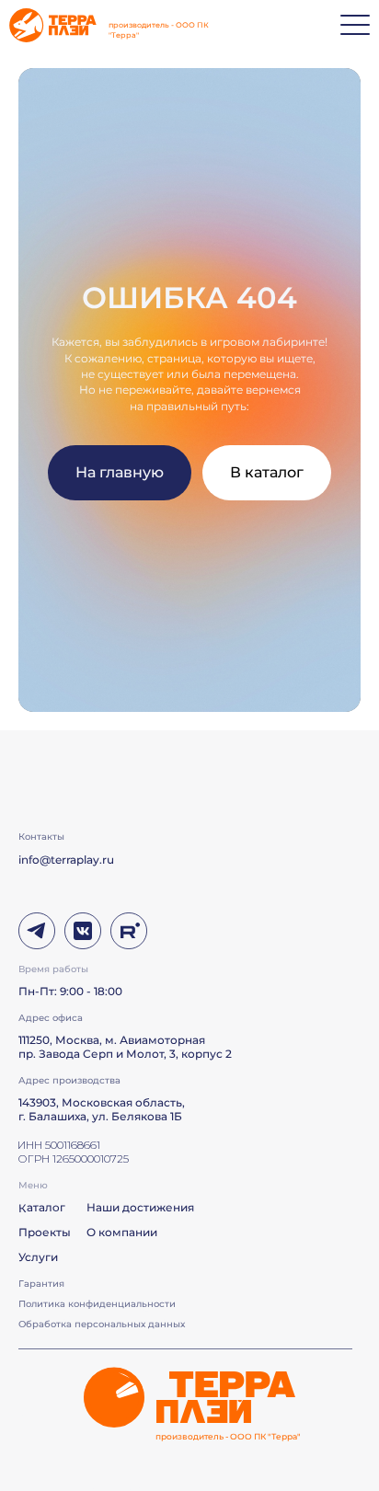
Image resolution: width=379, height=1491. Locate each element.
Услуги (38, 1257)
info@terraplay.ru (66, 859)
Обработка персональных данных (101, 1324)
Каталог (41, 1207)
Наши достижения (140, 1207)
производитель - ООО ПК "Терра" (228, 1436)
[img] (53, 25)
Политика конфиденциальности (97, 1304)
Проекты (44, 1232)
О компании (121, 1232)
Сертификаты (119, 1284)
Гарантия (41, 1284)
